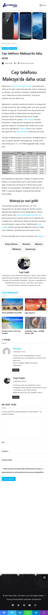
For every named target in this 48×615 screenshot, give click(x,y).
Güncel (14, 43)
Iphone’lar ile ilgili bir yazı (21, 86)
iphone (39, 244)
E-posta (5, 451)
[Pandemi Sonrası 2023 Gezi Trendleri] (12, 323)
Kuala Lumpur (21, 132)
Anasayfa (6, 43)
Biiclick (21, 599)
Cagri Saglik (9, 63)
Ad (3, 442)
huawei (27, 244)
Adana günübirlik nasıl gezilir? (12, 313)
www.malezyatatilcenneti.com (29, 215)
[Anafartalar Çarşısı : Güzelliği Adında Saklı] (35, 323)
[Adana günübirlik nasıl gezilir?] (12, 304)
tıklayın (41, 236)
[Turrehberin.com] (10, 5)
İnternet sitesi (7, 460)
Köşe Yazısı (12, 48)
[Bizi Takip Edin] (44, 577)
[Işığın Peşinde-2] (35, 304)
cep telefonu (12, 244)
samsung (31, 249)
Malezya (23, 128)
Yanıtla (15, 370)
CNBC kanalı (28, 119)
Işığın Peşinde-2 (30, 313)
